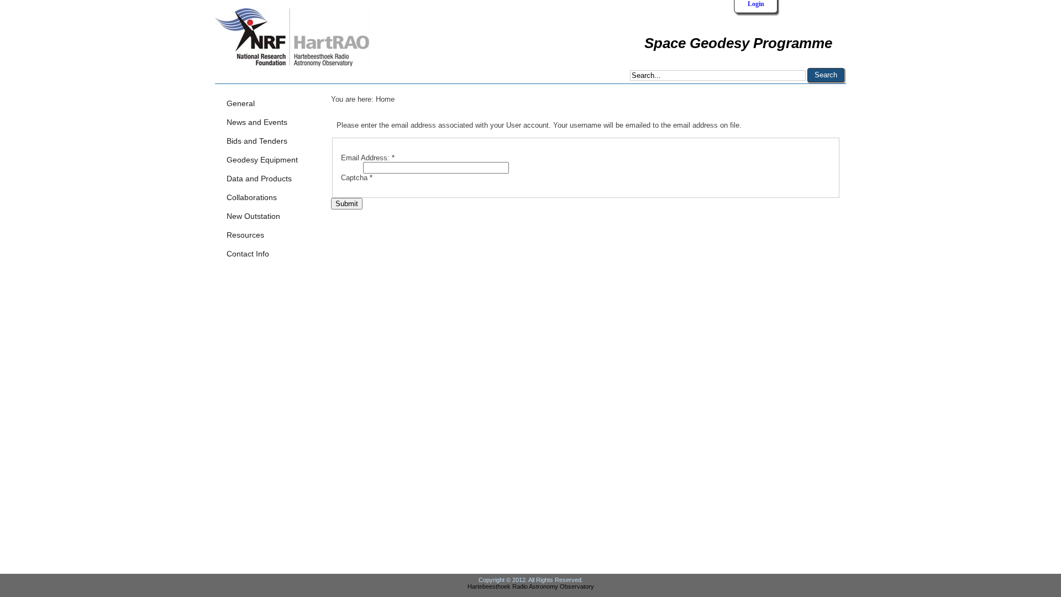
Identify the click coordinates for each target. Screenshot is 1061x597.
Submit (346, 204)
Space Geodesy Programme (738, 43)
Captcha (356, 178)
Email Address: (368, 158)
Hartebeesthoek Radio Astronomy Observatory (531, 586)
